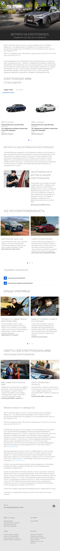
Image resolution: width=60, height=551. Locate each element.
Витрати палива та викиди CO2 (13, 539)
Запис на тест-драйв (36, 534)
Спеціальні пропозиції (10, 524)
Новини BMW (34, 521)
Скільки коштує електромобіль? (16, 278)
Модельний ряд (8, 521)
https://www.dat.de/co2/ (18, 460)
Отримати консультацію (39, 337)
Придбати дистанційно (36, 536)
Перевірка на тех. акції (36, 541)
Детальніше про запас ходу (10, 249)
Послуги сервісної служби (11, 534)
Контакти (33, 543)
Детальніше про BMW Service (40, 205)
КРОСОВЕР (19, 90)
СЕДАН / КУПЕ (8, 90)
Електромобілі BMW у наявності (11, 398)
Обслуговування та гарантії (11, 538)
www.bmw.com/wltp (12, 446)
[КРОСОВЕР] (57, 118)
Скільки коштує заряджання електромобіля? (20, 283)
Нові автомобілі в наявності (12, 522)
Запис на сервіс (34, 539)
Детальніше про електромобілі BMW (43, 253)
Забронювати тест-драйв (9, 335)
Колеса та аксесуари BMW (11, 536)
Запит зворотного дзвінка (37, 538)
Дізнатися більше (7, 134)
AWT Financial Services (10, 526)
